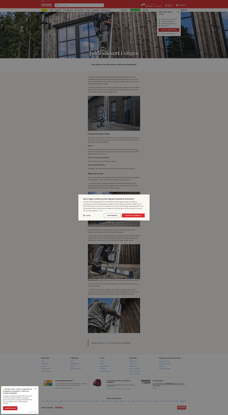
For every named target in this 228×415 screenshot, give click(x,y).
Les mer (100, 210)
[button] (86, 215)
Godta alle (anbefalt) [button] (133, 215)
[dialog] (114, 207)
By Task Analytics (32, 412)
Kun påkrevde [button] (112, 215)
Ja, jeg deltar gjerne (10, 408)
